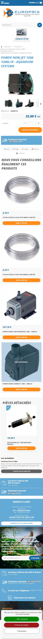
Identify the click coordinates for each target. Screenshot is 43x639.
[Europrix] (21, 12)
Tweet (8, 149)
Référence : (5, 111)
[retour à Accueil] (2, 47)
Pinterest (36, 149)
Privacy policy (21, 635)
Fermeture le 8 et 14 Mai (9, 461)
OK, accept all (22, 619)
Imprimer (22, 153)
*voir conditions (13, 485)
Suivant (41, 104)
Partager (16, 149)
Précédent (2, 104)
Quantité (5, 123)
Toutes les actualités (21, 471)
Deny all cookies (22, 625)
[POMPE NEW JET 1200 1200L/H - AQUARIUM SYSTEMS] (9, 103)
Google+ (26, 149)
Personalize (21, 631)
